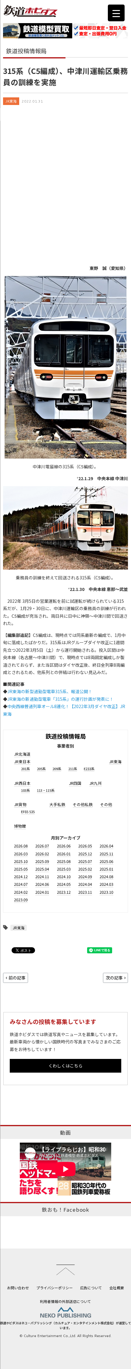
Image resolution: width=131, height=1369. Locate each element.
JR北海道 (22, 754)
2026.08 (21, 846)
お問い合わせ (18, 1287)
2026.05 (85, 846)
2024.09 (85, 876)
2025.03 (64, 869)
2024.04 (85, 884)
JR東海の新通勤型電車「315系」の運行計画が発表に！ (60, 699)
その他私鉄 (83, 804)
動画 (65, 1132)
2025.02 (85, 869)
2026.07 (42, 846)
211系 (72, 768)
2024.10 (64, 876)
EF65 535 (28, 811)
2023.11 (85, 892)
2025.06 (106, 861)
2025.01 (106, 869)
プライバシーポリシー (54, 1287)
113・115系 (46, 790)
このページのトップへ (65, 1270)
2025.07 (85, 861)
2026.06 (64, 846)
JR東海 (11, 101)
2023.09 (21, 900)
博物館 (20, 826)
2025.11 (106, 854)
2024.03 (106, 884)
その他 (106, 804)
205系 (41, 768)
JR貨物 (20, 804)
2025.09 (42, 861)
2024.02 (21, 892)
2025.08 (64, 861)
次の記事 (114, 978)
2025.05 (21, 869)
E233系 (89, 768)
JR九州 (95, 783)
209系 (56, 768)
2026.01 (64, 854)
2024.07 (21, 884)
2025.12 (85, 854)
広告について (91, 1287)
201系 (25, 768)
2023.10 (106, 892)
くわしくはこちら (65, 1066)
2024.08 (106, 876)
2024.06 (42, 884)
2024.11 (42, 876)
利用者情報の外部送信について (65, 1301)
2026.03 (21, 854)
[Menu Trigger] (116, 13)
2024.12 (21, 876)
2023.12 (64, 892)
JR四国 (75, 783)
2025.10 (21, 861)
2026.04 (106, 846)
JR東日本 (22, 761)
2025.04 (42, 869)
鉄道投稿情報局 (65, 736)
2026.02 (42, 854)
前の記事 (17, 978)
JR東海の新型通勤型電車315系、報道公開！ (49, 691)
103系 (25, 790)
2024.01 (42, 892)
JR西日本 (22, 783)
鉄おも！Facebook (65, 1209)
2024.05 (64, 884)
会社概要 (116, 1287)
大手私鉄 (57, 804)
